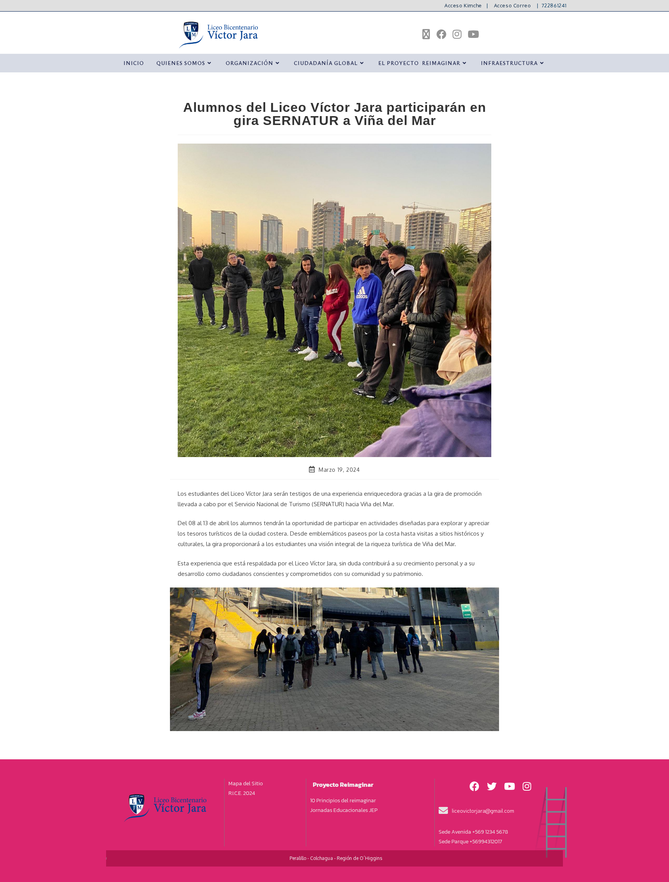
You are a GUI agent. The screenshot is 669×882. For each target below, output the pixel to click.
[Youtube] (509, 786)
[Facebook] (474, 786)
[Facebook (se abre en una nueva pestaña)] (441, 34)
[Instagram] (527, 786)
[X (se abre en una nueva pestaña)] (426, 34)
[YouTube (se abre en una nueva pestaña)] (473, 34)
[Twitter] (492, 786)
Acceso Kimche (463, 5)
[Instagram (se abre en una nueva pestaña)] (457, 34)
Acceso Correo (512, 5)
